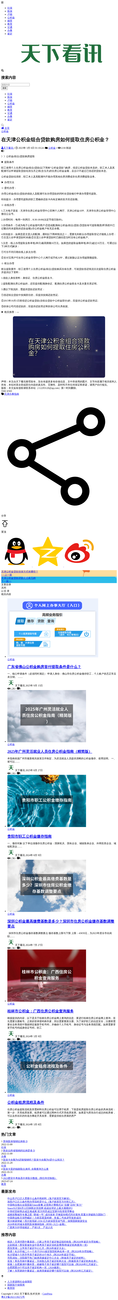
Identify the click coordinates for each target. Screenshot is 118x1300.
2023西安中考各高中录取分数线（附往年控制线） (30, 1178)
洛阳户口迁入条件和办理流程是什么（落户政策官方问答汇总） (41, 1201)
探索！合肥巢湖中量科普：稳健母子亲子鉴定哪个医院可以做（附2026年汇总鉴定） (52, 1264)
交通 (9, 27)
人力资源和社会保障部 (19, 1281)
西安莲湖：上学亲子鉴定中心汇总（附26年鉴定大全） (36, 1248)
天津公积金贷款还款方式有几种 (18, 578)
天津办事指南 (11, 394)
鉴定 (9, 33)
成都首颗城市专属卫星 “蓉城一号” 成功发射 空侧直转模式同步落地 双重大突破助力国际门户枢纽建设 (62, 1214)
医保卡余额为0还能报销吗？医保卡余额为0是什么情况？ (34, 1159)
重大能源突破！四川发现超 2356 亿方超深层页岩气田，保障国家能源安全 (47, 1221)
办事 (9, 30)
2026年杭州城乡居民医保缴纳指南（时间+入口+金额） (37, 1224)
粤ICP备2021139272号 (13, 1297)
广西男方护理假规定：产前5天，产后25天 (30, 1227)
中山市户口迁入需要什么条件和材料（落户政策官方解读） (39, 1198)
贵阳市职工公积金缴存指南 (29, 836)
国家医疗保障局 (16, 1285)
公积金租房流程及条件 (25, 1102)
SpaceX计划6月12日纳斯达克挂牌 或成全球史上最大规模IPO (40, 1208)
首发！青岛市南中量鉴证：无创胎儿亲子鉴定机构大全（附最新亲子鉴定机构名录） (52, 1261)
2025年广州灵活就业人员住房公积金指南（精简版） (49, 751)
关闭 (3, 587)
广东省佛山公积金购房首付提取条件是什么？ (44, 667)
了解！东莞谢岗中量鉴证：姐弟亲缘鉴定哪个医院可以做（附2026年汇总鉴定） (50, 1270)
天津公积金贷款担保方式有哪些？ (19, 571)
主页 (7, 128)
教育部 (11, 1288)
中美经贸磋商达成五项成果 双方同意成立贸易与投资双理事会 (40, 1211)
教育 (9, 24)
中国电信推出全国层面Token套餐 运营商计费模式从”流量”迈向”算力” (44, 1205)
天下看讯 (8, 148)
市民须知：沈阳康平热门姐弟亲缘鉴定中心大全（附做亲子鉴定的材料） (46, 1258)
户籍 (9, 14)
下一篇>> (6, 581)
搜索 (4, 88)
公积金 (11, 17)
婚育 (9, 20)
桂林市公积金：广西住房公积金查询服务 (40, 1011)
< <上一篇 (6, 575)
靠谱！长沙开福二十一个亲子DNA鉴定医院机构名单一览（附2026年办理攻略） (50, 1251)
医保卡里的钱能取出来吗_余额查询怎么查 (26, 1169)
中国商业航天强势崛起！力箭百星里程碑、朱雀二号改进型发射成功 (44, 1217)
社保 (9, 8)
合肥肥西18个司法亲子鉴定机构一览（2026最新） (34, 1267)
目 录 (6, 591)
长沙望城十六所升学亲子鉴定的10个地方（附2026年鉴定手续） (41, 1254)
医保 (9, 11)
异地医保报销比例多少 (15, 1141)
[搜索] (59, 125)
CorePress (47, 1293)
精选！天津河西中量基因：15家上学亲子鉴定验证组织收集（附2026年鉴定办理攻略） (54, 1241)
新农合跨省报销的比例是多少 (19, 1150)
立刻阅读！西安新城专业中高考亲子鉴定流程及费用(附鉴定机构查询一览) (47, 1245)
